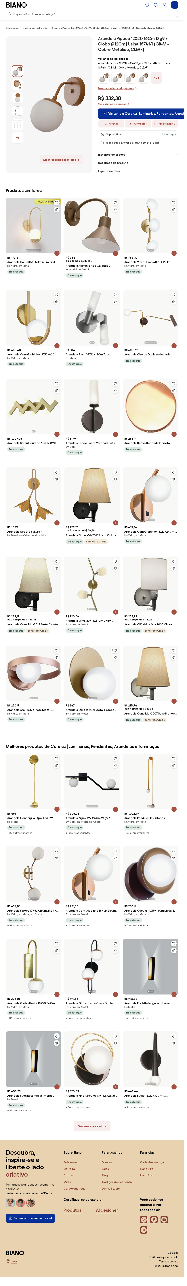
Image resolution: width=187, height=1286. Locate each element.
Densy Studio (111, 1188)
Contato (69, 1175)
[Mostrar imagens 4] (17, 111)
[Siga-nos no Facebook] (154, 1219)
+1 (17, 137)
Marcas (107, 1162)
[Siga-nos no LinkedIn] (143, 1230)
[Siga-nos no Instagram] (143, 1219)
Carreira (69, 1168)
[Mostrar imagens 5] (17, 124)
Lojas (105, 1168)
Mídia (67, 1182)
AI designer (107, 1210)
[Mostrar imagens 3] (17, 98)
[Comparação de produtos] (147, 5)
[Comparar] (57, 209)
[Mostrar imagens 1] (17, 71)
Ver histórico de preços (112, 104)
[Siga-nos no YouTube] (164, 1219)
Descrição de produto (113, 162)
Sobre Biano (73, 1152)
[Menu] (174, 5)
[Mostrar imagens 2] (17, 84)
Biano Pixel (147, 1168)
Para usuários (112, 1152)
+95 (156, 77)
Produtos (72, 1210)
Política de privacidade (164, 1257)
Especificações (109, 171)
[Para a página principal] (16, 5)
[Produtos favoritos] (155, 5)
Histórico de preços (111, 154)
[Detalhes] (57, 253)
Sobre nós (70, 1162)
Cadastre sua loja (152, 1162)
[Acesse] (164, 5)
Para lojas (147, 1152)
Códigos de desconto (117, 1182)
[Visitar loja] (57, 104)
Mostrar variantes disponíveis (116, 88)
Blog (105, 1175)
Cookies (173, 1252)
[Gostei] (57, 202)
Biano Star (147, 1175)
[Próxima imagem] (58, 224)
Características (74, 1188)
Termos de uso (168, 1261)
